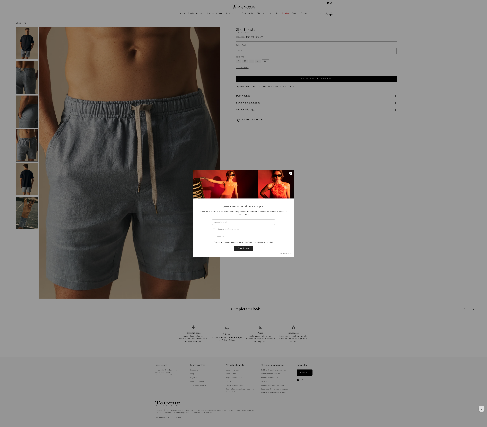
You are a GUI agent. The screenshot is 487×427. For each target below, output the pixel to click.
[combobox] (214, 229)
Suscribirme (243, 248)
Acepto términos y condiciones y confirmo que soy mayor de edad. (244, 242)
